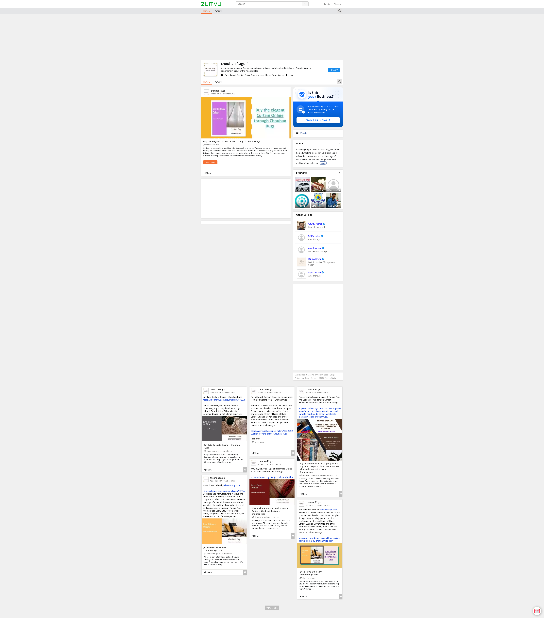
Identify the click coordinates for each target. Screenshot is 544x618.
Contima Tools (302, 204)
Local (326, 375)
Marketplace (300, 375)
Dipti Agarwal (314, 258)
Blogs (332, 375)
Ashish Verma (314, 248)
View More (272, 608)
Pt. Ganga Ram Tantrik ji (318, 189)
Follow (334, 70)
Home (206, 10)
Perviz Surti (303, 190)
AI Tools (305, 378)
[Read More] (245, 469)
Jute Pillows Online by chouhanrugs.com (215, 549)
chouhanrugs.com (232, 485)
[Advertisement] (272, 36)
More (323, 163)
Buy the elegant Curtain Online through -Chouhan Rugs (231, 141)
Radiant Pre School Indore (318, 204)
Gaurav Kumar (315, 223)
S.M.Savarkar (314, 235)
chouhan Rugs (218, 91)
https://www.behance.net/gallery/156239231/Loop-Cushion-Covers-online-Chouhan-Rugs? (276, 432)
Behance (256, 438)
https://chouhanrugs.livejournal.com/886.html (273, 477)
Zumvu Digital (330, 378)
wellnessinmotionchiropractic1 (341, 190)
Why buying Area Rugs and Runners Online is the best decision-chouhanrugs (270, 511)
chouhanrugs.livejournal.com (219, 451)
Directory (319, 375)
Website (303, 133)
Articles (298, 378)
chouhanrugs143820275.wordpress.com (319, 475)
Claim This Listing (316, 120)
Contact (314, 378)
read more (210, 162)
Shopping (310, 375)
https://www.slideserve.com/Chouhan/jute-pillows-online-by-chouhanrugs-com (320, 539)
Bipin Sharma (314, 272)
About (218, 10)
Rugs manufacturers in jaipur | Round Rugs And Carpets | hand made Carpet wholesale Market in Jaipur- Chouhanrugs (319, 467)
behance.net (260, 442)
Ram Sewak (333, 205)
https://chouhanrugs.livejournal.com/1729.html (225, 399)
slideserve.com (212, 144)
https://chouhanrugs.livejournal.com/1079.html (225, 490)
